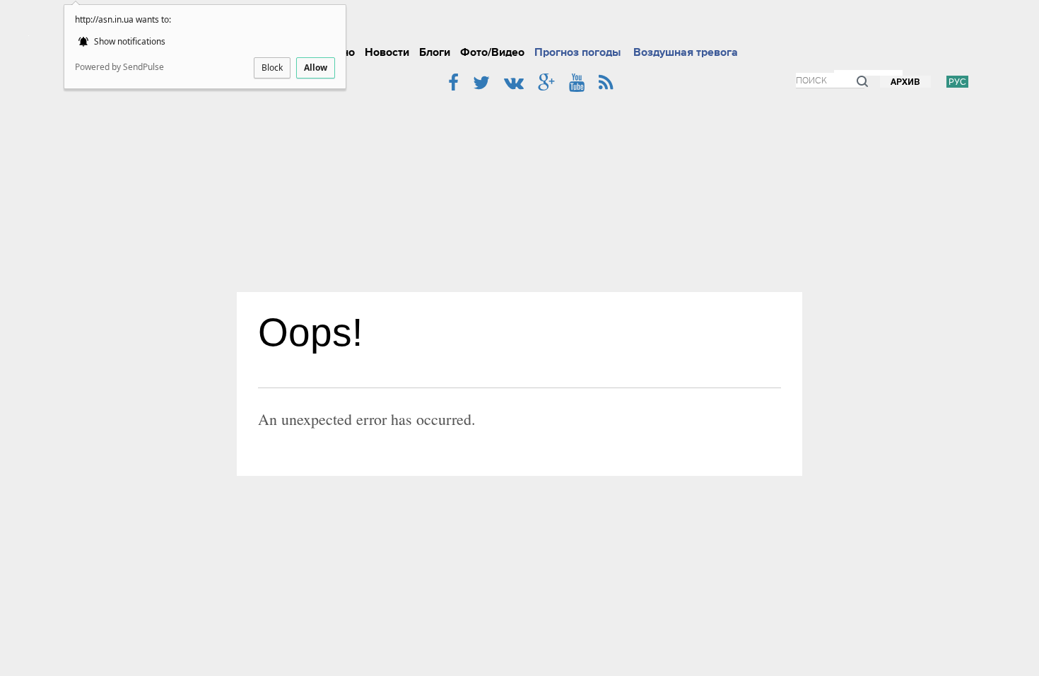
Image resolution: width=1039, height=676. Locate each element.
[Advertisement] (519, 186)
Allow (315, 68)
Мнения (758, 24)
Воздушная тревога (685, 52)
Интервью (659, 24)
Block (272, 68)
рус (957, 82)
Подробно (541, 24)
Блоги (434, 52)
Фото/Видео (492, 52)
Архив (905, 82)
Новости (387, 52)
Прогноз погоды (577, 52)
